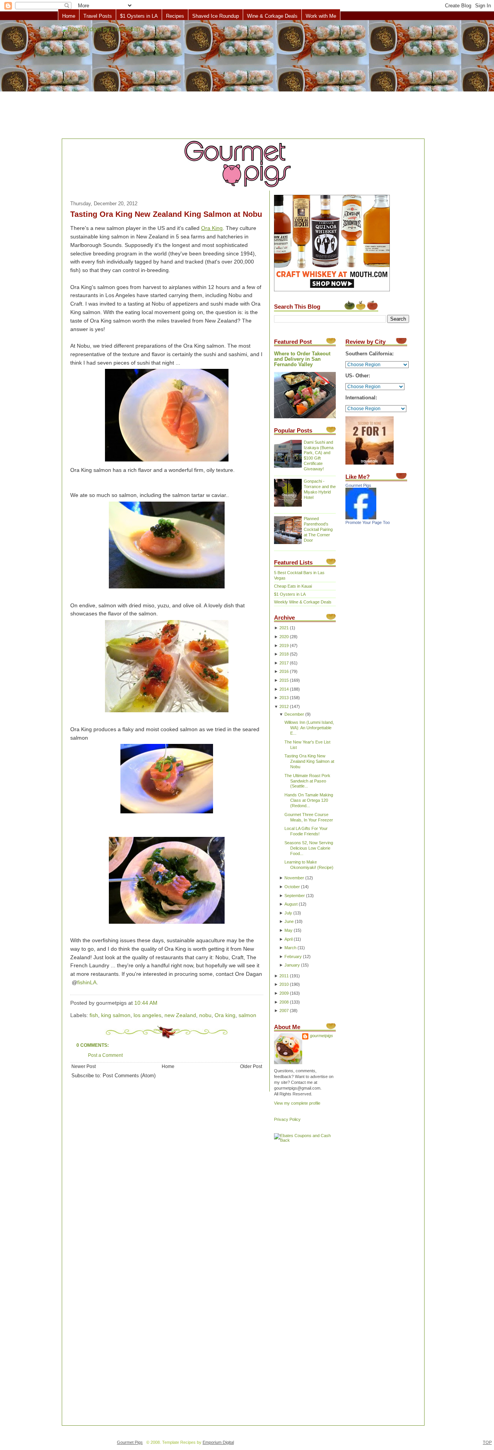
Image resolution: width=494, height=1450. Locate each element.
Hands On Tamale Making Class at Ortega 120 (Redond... (308, 800)
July (288, 913)
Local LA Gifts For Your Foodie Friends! (306, 831)
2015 (284, 680)
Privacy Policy (287, 1119)
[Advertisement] (247, 80)
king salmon (115, 1015)
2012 (284, 706)
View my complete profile (297, 1103)
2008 (284, 1002)
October (292, 886)
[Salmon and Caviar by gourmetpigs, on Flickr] (167, 588)
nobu (205, 1015)
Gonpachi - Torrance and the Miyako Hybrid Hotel (320, 489)
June (289, 921)
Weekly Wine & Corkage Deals (303, 602)
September (294, 895)
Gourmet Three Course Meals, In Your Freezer (308, 817)
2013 (284, 697)
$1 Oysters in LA (139, 16)
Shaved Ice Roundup (215, 16)
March (290, 947)
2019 (284, 645)
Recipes (175, 16)
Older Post (251, 1066)
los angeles (147, 1015)
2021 (284, 627)
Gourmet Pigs (358, 485)
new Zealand (180, 1015)
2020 (284, 636)
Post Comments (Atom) (129, 1075)
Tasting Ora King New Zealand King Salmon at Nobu (166, 214)
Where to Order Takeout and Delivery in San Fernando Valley (302, 359)
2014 (284, 689)
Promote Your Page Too (367, 522)
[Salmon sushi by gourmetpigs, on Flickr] (166, 462)
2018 (284, 654)
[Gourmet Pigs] (360, 517)
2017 (284, 663)
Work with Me (321, 16)
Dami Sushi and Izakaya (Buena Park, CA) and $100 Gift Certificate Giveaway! (318, 456)
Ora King (212, 228)
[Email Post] (160, 1003)
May (288, 930)
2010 (284, 984)
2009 (284, 993)
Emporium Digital (218, 1442)
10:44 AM (145, 1003)
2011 (284, 975)
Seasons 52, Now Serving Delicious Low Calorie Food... (308, 848)
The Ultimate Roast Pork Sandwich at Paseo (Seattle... (307, 781)
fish (94, 1015)
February (293, 956)
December (294, 714)
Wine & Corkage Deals (272, 16)
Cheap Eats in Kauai (293, 586)
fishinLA (86, 982)
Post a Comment (105, 1055)
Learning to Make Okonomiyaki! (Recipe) (308, 865)
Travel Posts (97, 16)
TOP (487, 1442)
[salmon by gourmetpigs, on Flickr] (166, 712)
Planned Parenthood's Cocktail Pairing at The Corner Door (318, 529)
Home (68, 16)
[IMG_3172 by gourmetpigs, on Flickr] (167, 924)
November (294, 877)
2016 (284, 671)
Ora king (225, 1015)
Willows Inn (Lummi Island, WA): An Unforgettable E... (309, 727)
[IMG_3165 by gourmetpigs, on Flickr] (166, 813)
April (288, 939)
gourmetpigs (321, 1035)
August (291, 904)
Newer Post (83, 1066)
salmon (247, 1015)
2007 (284, 1010)
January (292, 965)
